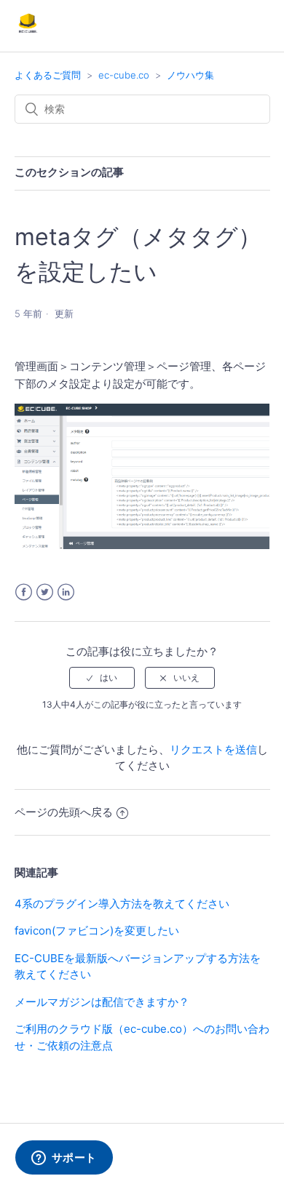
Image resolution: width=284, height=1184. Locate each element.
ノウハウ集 (190, 75)
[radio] (102, 678)
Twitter (45, 592)
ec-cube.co (123, 75)
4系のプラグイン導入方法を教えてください (122, 904)
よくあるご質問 (48, 75)
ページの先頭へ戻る (64, 812)
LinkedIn (66, 592)
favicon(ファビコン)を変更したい (97, 930)
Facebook (24, 592)
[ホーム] (28, 33)
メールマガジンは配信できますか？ (102, 1002)
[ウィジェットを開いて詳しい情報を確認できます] (64, 1158)
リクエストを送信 (213, 749)
